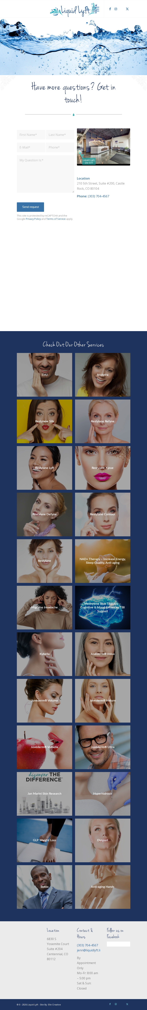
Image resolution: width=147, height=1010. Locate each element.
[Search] (85, 8)
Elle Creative (54, 1004)
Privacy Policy (33, 219)
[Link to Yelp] (121, 9)
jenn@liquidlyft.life (90, 950)
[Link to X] (127, 9)
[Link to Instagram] (116, 9)
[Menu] (94, 8)
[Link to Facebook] (110, 9)
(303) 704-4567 (98, 196)
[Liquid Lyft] (73, 8)
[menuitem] (85, 8)
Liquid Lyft (32, 1004)
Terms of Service (56, 219)
